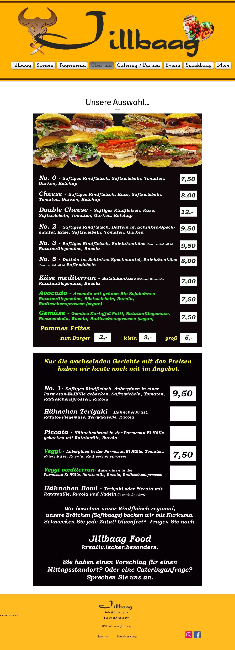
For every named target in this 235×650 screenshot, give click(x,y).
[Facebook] (197, 634)
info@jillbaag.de (116, 612)
